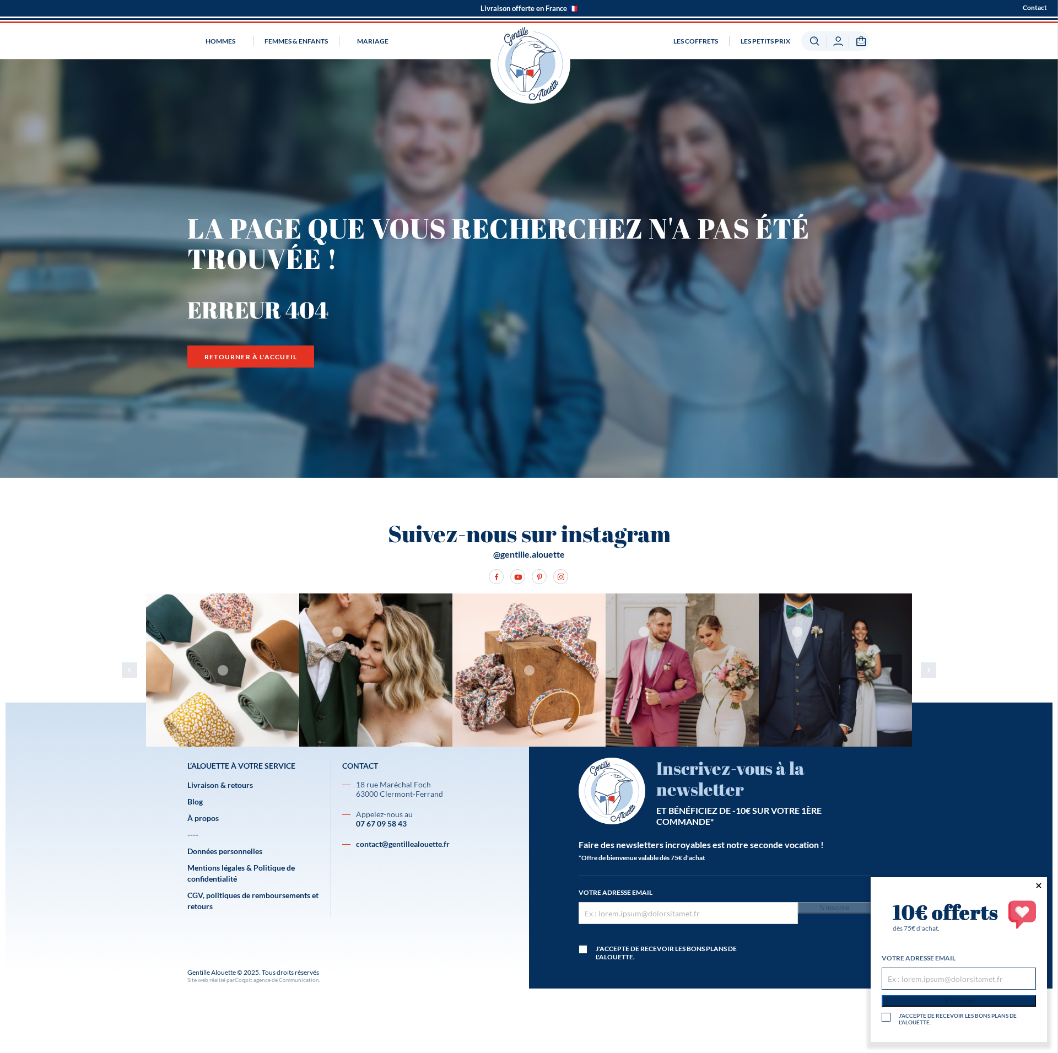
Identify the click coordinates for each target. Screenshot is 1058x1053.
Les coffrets (695, 41)
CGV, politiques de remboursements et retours (253, 900)
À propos (203, 818)
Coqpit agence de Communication (277, 979)
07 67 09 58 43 (381, 823)
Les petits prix (765, 41)
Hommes (220, 41)
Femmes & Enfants (296, 41)
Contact (1035, 7)
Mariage (372, 41)
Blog (195, 801)
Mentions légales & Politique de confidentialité (241, 873)
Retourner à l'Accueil (250, 357)
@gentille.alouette (529, 554)
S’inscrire (834, 908)
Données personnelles (224, 851)
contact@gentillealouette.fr (403, 844)
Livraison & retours (220, 785)
